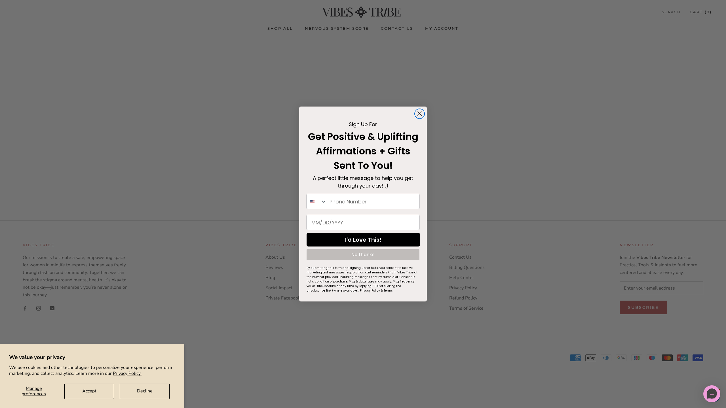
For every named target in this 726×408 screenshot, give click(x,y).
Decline (145, 391)
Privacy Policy (370, 290)
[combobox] (317, 201)
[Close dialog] (420, 114)
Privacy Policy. (127, 373)
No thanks (363, 254)
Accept (89, 391)
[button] (711, 393)
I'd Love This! (363, 240)
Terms (388, 290)
